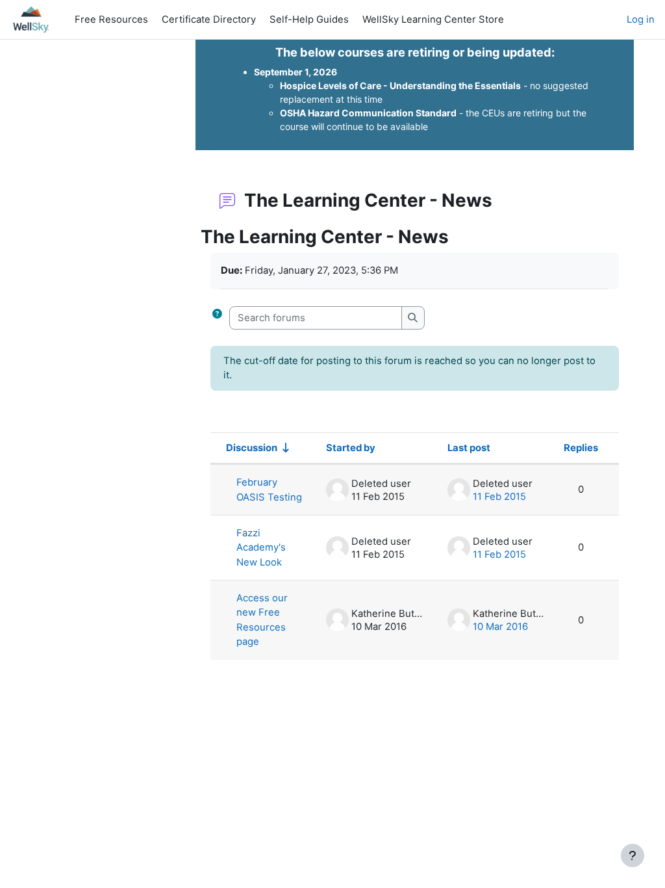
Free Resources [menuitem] (111, 19)
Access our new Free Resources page (262, 619)
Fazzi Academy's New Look (261, 547)
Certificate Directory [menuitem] (209, 19)
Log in (641, 19)
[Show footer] (632, 855)
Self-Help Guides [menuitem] (309, 19)
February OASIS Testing (269, 490)
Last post (468, 448)
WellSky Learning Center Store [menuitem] (433, 19)
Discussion (251, 448)
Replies (581, 448)
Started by (350, 448)
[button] (219, 318)
